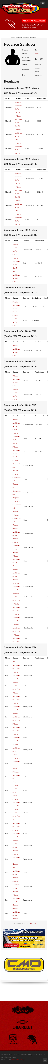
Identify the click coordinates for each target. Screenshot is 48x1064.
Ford (37, 54)
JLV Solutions (31, 923)
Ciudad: (25, 64)
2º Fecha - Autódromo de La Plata (16, 706)
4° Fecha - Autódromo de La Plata (16, 802)
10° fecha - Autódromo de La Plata (16, 586)
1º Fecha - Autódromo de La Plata (16, 665)
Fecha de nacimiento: (26, 59)
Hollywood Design (18, 1059)
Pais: (24, 75)
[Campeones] (24, 932)
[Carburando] (24, 942)
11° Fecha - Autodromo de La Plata (16, 617)
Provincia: (26, 70)
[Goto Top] (45, 1060)
